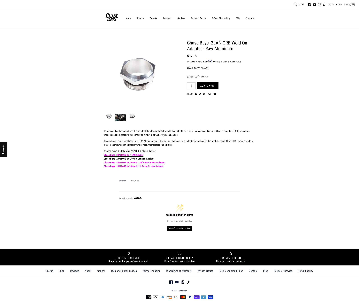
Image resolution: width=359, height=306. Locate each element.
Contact (249, 18)
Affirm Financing (221, 18)
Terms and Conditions (231, 270)
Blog (265, 270)
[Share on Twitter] (200, 94)
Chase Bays (182, 290)
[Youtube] (314, 4)
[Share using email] (215, 94)
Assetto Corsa (198, 18)
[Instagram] (319, 4)
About (88, 270)
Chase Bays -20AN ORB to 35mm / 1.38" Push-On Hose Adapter (134, 162)
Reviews (167, 18)
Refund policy (305, 270)
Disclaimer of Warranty (179, 270)
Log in (331, 4)
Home (128, 18)
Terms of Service (283, 270)
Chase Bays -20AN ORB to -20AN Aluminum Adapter (129, 158)
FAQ (237, 18)
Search (301, 4)
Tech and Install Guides (124, 270)
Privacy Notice (205, 270)
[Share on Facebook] (196, 94)
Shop (140, 18)
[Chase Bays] (112, 18)
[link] (197, 77)
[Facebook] (309, 4)
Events (153, 18)
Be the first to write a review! (179, 228)
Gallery (181, 18)
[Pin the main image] (204, 94)
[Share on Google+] (209, 94)
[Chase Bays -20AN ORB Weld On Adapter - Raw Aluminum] (138, 74)
